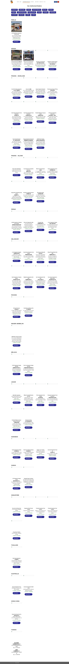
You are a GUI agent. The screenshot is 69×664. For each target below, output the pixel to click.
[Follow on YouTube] (58, 2)
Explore (32, 1)
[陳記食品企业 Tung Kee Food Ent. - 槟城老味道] (13, 2)
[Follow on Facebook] (55, 2)
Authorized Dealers (26, 1)
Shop (20, 1)
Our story (37, 1)
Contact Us (41, 1)
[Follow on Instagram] (56, 2)
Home (18, 1)
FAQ (44, 1)
